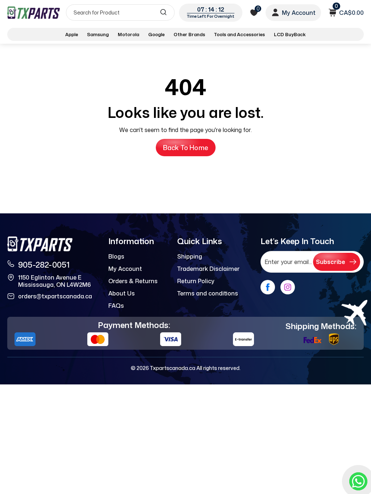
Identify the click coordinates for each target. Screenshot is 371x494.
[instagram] (287, 287)
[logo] (33, 12)
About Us (121, 293)
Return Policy (195, 281)
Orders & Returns (133, 281)
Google (156, 34)
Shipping (189, 256)
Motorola (128, 34)
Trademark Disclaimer (208, 268)
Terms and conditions (207, 293)
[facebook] (267, 287)
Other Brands (189, 34)
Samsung (98, 34)
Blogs (116, 256)
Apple (71, 34)
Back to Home (185, 147)
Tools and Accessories (239, 34)
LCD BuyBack (290, 34)
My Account (125, 268)
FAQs (116, 305)
